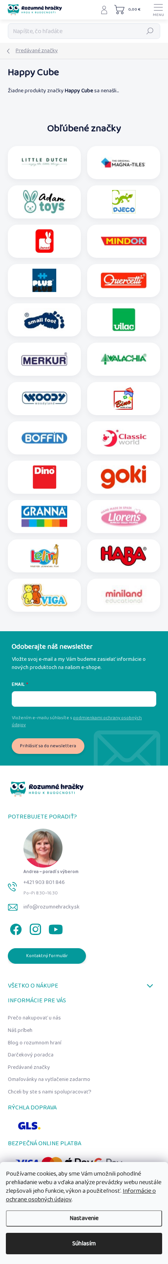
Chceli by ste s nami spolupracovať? (49, 1092)
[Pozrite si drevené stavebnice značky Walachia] (124, 359)
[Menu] (158, 9)
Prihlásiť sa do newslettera (48, 746)
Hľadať (150, 31)
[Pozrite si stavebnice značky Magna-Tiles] (124, 162)
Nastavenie (84, 1218)
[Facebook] (14, 928)
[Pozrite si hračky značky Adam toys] (44, 201)
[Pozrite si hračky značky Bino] (123, 398)
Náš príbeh (20, 1030)
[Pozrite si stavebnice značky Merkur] (44, 359)
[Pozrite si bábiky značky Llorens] (124, 516)
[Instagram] (34, 928)
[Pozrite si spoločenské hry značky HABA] (124, 555)
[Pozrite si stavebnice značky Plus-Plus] (44, 280)
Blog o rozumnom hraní (34, 1043)
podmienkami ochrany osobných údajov (77, 721)
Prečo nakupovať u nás (34, 1018)
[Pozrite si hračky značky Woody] (44, 398)
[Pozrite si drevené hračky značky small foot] (44, 319)
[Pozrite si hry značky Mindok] (124, 241)
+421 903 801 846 (44, 882)
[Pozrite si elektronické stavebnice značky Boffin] (44, 437)
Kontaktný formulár (47, 955)
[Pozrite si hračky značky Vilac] (124, 319)
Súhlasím (84, 1243)
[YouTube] (55, 928)
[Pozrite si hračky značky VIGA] (44, 595)
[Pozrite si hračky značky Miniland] (124, 595)
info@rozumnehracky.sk (51, 907)
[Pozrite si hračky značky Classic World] (124, 437)
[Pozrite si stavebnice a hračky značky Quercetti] (124, 280)
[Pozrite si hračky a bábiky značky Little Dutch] (44, 162)
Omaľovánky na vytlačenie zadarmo (49, 1079)
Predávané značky (29, 1067)
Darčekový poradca (31, 1055)
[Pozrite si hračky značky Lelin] (44, 555)
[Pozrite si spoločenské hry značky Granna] (44, 516)
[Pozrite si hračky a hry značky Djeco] (124, 201)
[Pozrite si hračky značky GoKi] (123, 477)
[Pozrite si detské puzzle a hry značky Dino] (44, 477)
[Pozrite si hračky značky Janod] (45, 241)
